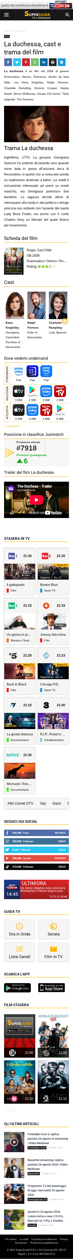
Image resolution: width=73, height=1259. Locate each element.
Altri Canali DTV (20, 803)
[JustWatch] (11, 426)
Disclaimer (21, 1242)
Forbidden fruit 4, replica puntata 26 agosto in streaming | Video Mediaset (48, 1139)
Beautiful (33, 1173)
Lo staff (24, 1239)
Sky (43, 803)
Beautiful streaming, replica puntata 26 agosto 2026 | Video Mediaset (48, 1164)
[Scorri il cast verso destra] (65, 321)
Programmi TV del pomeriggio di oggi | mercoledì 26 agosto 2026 (47, 1190)
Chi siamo (10, 1239)
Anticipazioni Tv (37, 1199)
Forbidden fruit (37, 1147)
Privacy (64, 1239)
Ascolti (32, 1225)
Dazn (57, 803)
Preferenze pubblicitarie (44, 1242)
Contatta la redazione (44, 1239)
